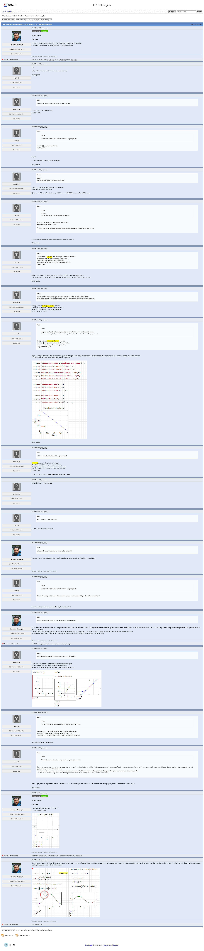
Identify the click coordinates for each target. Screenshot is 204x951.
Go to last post (197, 24)
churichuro (16, 494)
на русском (107, 945)
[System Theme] (14, 945)
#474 (33, 576)
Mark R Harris (36, 644)
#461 (33, 28)
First (17, 19)
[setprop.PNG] (59, 438)
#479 (33, 793)
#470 (33, 447)
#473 (33, 543)
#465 (33, 170)
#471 (33, 480)
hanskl (16, 78)
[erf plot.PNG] (66, 707)
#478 (33, 748)
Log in (4, 12)
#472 (33, 511)
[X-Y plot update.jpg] (45, 848)
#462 (33, 64)
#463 (33, 95)
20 (26, 19)
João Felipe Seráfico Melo (39, 59)
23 (34, 19)
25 (39, 19)
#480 (33, 860)
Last (50, 19)
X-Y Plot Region (40, 16)
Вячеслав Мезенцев (16, 45)
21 (29, 19)
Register (9, 12)
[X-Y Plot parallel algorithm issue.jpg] (66, 917)
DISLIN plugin (48, 483)
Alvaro (68, 59)
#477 (33, 712)
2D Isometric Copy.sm (40, 474)
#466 (33, 201)
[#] (40, 32)
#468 (33, 288)
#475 (33, 612)
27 (43, 19)
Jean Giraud (16, 109)
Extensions (29, 16)
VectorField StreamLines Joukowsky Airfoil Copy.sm (50, 193)
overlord (16, 726)
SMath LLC (89, 945)
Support (116, 945)
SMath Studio (18, 16)
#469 (33, 320)
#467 (33, 248)
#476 (33, 648)
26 (41, 19)
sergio (56, 59)
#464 (33, 126)
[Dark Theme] (10, 945)
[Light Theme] (6, 945)
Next (46, 19)
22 (31, 19)
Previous (22, 19)
